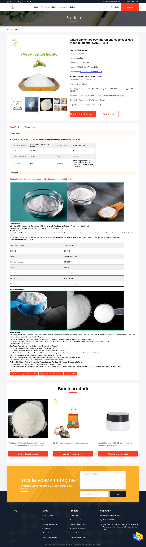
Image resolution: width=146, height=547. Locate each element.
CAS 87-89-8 (70, 374)
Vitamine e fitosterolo (77, 528)
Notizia (72, 7)
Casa (36, 7)
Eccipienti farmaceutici (78, 537)
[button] (66, 105)
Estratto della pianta (77, 533)
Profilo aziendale (48, 515)
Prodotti (44, 7)
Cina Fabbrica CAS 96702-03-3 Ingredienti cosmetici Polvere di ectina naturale (115, 444)
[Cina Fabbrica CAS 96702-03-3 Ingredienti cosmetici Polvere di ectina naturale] (118, 418)
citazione (129, 7)
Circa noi (62, 7)
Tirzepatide (74, 515)
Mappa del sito (47, 533)
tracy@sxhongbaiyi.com (113, 2)
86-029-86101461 (133, 2)
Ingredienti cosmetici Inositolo (51, 374)
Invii (118, 494)
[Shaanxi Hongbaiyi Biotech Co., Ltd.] (14, 7)
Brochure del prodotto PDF (91, 72)
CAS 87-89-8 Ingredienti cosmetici (24, 374)
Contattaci (46, 528)
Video (53, 7)
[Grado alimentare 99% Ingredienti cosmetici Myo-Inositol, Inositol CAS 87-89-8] (39, 66)
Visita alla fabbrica (49, 520)
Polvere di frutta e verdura (79, 524)
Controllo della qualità (50, 524)
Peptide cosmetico (76, 520)
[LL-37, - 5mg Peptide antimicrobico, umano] (73, 418)
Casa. (9, 29)
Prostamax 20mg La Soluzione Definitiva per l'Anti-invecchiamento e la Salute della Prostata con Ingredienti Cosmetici (27, 444)
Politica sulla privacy (49, 537)
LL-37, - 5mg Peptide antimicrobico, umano (70, 443)
